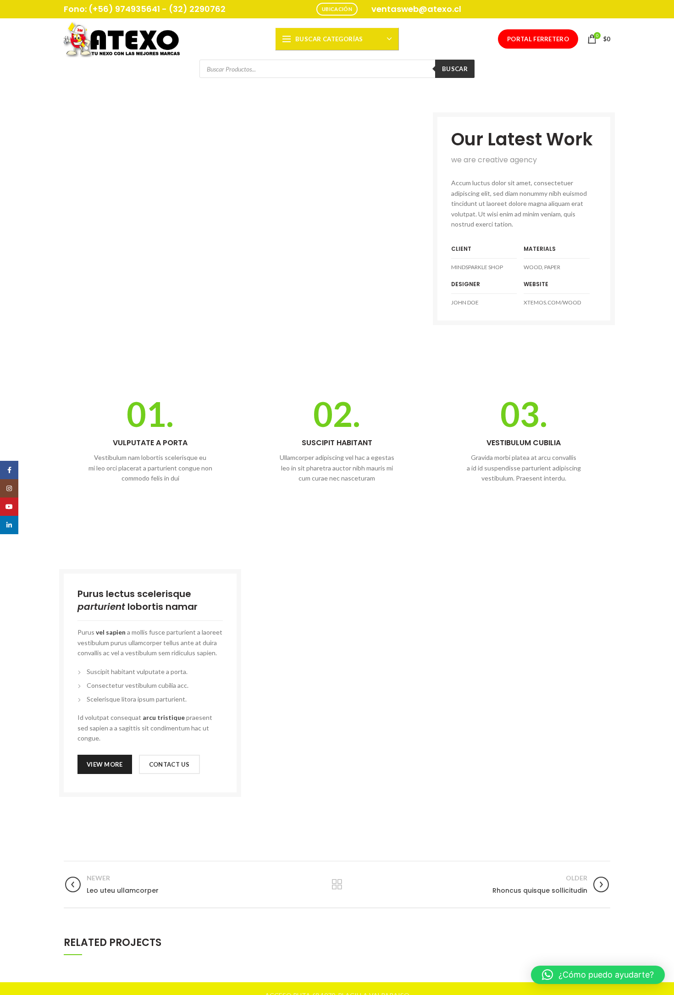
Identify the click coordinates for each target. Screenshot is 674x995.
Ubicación (337, 9)
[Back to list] (337, 884)
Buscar (455, 68)
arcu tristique (164, 717)
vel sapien (111, 632)
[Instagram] (9, 488)
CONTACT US (169, 764)
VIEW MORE (105, 764)
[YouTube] (9, 507)
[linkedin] (9, 525)
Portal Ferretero (538, 39)
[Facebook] (9, 470)
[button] (598, 975)
